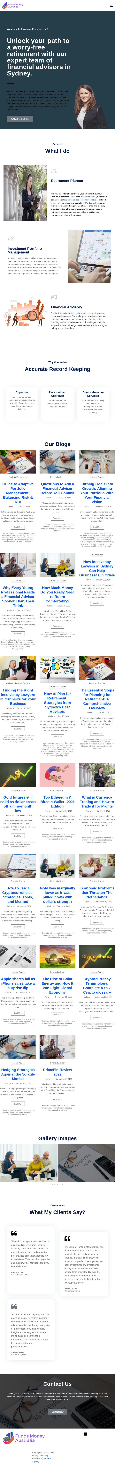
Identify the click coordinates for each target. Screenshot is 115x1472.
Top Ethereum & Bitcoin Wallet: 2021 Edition (57, 801)
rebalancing (101, 544)
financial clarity (105, 533)
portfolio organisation (104, 542)
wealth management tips (101, 546)
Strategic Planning (23, 542)
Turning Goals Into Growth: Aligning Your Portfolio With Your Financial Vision (97, 493)
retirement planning (23, 644)
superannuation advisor (61, 637)
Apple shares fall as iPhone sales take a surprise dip (18, 983)
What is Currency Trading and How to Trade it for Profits (97, 801)
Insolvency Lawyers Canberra (18, 683)
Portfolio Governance (18, 538)
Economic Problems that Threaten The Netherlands (97, 892)
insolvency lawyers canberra (19, 737)
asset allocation (90, 533)
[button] (3, 1163)
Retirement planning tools (57, 756)
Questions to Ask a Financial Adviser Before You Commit (57, 488)
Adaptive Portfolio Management (16, 533)
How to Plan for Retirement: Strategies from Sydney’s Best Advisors (57, 703)
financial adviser (56, 527)
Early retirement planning (58, 744)
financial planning (87, 535)
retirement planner (48, 749)
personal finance (7, 644)
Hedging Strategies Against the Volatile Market (18, 1074)
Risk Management (21, 540)
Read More (17, 527)
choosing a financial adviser (54, 524)
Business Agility (18, 535)
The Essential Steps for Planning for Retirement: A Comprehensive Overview (97, 699)
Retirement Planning (57, 581)
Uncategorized (97, 555)
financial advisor (10, 640)
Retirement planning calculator (60, 751)
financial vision (102, 535)
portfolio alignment (87, 542)
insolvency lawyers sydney (14, 739)
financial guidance (25, 640)
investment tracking (91, 540)
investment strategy (104, 538)
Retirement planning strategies (57, 753)
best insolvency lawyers (14, 735)
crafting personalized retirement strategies (79, 200)
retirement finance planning (21, 844)
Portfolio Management (18, 477)
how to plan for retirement (99, 741)
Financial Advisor (57, 477)
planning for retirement (49, 635)
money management (57, 529)
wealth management (21, 647)
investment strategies (25, 642)
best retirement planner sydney (58, 632)
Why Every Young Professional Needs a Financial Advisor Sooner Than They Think (18, 597)
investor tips (105, 540)
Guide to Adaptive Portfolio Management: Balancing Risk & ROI (18, 493)
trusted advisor (18, 646)
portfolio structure (88, 544)
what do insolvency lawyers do (21, 740)
